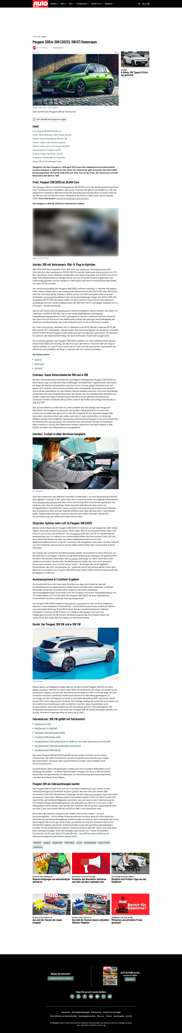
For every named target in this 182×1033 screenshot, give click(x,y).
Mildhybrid (64, 310)
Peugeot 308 (42, 187)
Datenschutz (96, 1012)
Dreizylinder (48, 327)
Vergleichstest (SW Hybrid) (48, 750)
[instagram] (78, 996)
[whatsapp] (103, 996)
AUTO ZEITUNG (36, 36)
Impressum (65, 1012)
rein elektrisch (82, 269)
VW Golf (38, 368)
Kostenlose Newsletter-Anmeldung (60, 978)
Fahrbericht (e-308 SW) (46, 728)
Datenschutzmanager (112, 1012)
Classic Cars (96, 4)
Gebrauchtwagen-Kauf (95, 794)
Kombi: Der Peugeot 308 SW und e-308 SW (47, 154)
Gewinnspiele (118, 1016)
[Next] (116, 80)
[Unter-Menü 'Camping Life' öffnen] (88, 3)
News (62, 4)
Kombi (71, 190)
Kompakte (75, 533)
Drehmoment (102, 272)
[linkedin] (91, 996)
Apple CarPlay (70, 508)
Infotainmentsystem (47, 502)
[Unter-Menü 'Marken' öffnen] (57, 3)
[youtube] (97, 996)
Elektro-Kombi (39, 690)
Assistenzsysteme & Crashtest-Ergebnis (47, 150)
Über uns (100, 1016)
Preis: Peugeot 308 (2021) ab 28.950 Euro (47, 131)
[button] (76, 143)
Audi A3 (38, 359)
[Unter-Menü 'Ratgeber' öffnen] (113, 3)
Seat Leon (39, 364)
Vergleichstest (42, 741)
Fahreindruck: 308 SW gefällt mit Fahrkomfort (49, 157)
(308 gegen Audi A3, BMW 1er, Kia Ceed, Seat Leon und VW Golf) (80, 741)
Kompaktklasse (90, 843)
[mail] (109, 996)
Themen (109, 1016)
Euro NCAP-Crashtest (75, 603)
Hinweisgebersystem (87, 1016)
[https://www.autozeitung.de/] (40, 4)
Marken (53, 4)
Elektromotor (100, 269)
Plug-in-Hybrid (103, 843)
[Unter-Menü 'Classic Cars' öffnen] (102, 3)
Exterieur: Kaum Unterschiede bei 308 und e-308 (50, 138)
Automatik (49, 297)
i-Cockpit (73, 558)
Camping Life (81, 4)
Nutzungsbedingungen (81, 1012)
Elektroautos (69, 843)
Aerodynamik (55, 421)
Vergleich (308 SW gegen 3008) (50, 732)
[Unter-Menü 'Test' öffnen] (73, 3)
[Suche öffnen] (139, 4)
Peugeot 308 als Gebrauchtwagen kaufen (47, 161)
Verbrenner (38, 847)
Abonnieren (130, 979)
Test (70, 4)
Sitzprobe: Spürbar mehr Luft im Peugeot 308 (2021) (51, 146)
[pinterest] (72, 996)
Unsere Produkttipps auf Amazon (72, 198)
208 (35, 402)
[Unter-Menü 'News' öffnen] (66, 3)
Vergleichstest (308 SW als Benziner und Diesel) (58, 745)
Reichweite (69, 419)
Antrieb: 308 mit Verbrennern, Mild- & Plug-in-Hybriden (52, 135)
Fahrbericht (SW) (43, 724)
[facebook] (84, 996)
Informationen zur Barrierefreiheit (63, 1016)
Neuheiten (44, 36)
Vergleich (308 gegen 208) (48, 737)
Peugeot (47, 843)
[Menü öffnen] (148, 4)
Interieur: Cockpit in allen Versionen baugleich (49, 142)
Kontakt (129, 1016)
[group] (76, 83)
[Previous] (35, 80)
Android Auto (88, 508)
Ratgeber (108, 4)
